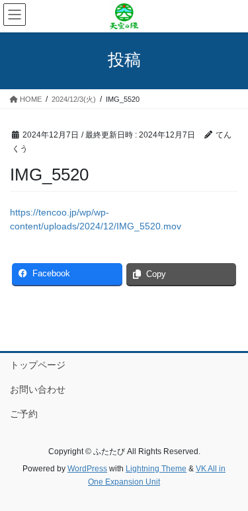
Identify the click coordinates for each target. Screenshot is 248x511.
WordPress (87, 468)
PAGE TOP (229, 484)
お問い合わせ (37, 389)
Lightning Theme (156, 468)
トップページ (37, 365)
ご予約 (24, 414)
